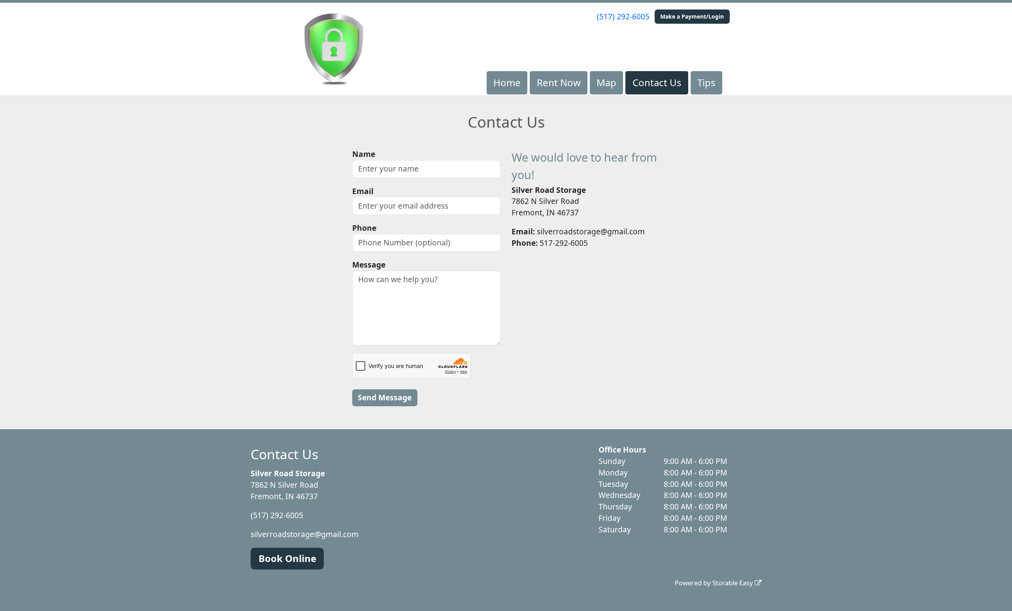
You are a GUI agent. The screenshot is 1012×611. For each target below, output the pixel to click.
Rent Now (559, 82)
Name (363, 154)
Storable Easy (733, 582)
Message (368, 264)
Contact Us (657, 82)
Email (363, 191)
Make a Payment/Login (692, 16)
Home (507, 82)
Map (606, 82)
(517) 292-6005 (623, 16)
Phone (364, 228)
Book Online (287, 558)
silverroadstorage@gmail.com (305, 534)
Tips (706, 82)
